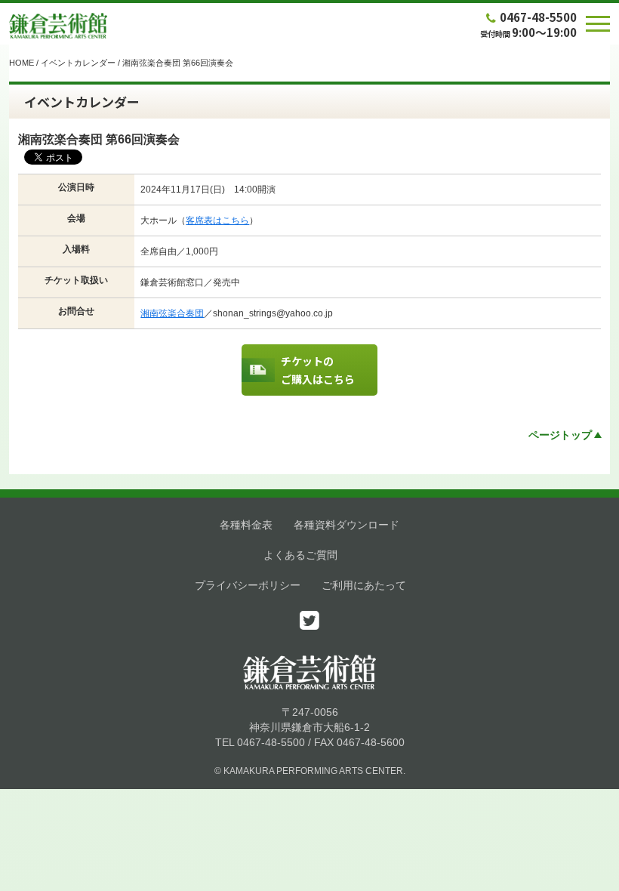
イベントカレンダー (78, 62)
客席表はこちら (217, 220)
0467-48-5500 (538, 17)
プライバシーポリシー (247, 585)
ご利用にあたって (364, 585)
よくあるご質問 (300, 555)
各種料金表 (246, 525)
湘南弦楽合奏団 (172, 313)
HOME (21, 62)
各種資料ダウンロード (346, 525)
